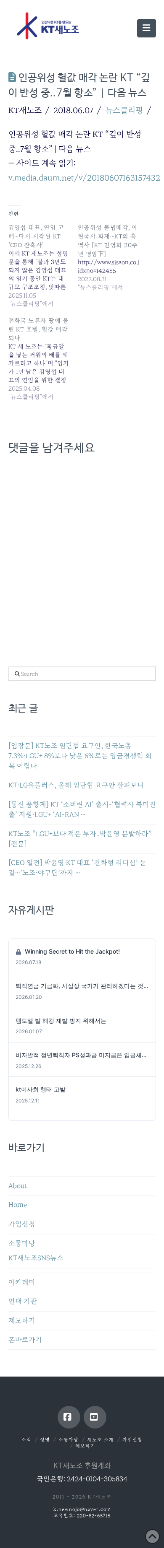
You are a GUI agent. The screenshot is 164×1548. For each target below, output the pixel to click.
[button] (146, 28)
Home (17, 1205)
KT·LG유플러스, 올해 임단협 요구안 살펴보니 (76, 785)
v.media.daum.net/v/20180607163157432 (84, 177)
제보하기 (21, 1320)
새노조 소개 (100, 1440)
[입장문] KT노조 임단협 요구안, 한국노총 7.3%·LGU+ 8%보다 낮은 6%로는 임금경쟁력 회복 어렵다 (80, 756)
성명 (45, 1440)
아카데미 (21, 1282)
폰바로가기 (25, 1339)
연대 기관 (22, 1301)
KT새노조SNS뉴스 (35, 1258)
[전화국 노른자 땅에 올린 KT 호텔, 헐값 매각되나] (43, 358)
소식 (26, 1440)
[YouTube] (95, 1417)
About (17, 1186)
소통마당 (21, 1243)
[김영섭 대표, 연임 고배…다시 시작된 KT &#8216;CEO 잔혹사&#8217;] (43, 265)
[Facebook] (69, 1417)
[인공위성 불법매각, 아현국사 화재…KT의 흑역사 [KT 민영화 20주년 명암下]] (113, 257)
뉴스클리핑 (124, 110)
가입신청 (21, 1224)
